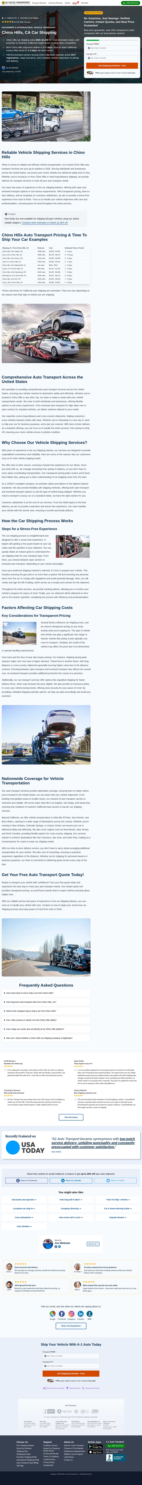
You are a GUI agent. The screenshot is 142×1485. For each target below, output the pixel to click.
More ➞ (93, 1244)
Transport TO (91, 54)
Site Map (20, 1466)
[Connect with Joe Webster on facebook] (56, 1246)
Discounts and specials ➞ (24, 1200)
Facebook (62, 1319)
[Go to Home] (3, 18)
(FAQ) (34, 1457)
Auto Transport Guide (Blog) (27, 1463)
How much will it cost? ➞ (71, 1217)
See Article (56, 1152)
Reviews (56, 3)
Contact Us (68, 1460)
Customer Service (50, 1445)
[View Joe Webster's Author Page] (48, 1244)
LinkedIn (80, 1319)
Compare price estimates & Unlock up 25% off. (45, 222)
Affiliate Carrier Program (73, 1454)
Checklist (84, 3)
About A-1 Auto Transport (74, 1445)
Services (39, 3)
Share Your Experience (71, 1326)
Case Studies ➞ (24, 1226)
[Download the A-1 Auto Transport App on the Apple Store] (95, 1452)
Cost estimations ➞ (24, 1217)
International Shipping (25, 1460)
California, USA (12, 18)
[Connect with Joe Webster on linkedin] (59, 1246)
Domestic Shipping (24, 1457)
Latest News (69, 1457)
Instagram (71, 1319)
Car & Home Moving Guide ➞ (118, 1208)
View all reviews (71, 1117)
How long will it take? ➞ (71, 1200)
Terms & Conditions (51, 1457)
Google (52, 1319)
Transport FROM (93, 44)
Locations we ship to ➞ (24, 1208)
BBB (89, 1319)
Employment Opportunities (74, 1451)
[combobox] (112, 48)
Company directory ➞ (71, 1208)
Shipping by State (24, 1454)
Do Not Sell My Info (51, 1454)
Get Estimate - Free (112, 66)
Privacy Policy (49, 1462)
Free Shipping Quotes (25, 1445)
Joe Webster (13, 68)
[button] (130, 3)
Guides (67, 3)
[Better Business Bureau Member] (115, 1457)
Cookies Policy (49, 1459)
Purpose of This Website (73, 1448)
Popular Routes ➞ (117, 1217)
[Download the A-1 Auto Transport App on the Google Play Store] (95, 1446)
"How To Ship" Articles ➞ (118, 1200)
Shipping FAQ (22, 1451)
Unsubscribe (48, 1465)
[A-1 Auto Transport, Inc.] (16, 3)
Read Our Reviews (24, 1448)
